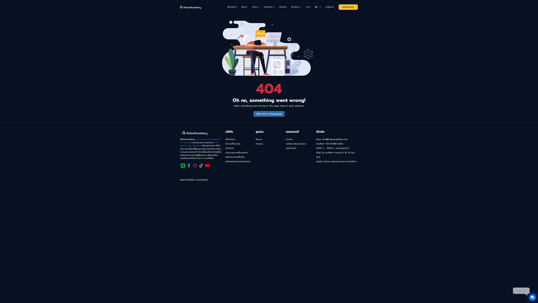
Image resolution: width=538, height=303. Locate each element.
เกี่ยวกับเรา (232, 6)
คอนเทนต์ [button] (268, 6)
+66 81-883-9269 (334, 143)
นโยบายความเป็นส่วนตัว (236, 152)
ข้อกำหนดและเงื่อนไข (235, 157)
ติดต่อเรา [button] (295, 6)
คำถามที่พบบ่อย (232, 143)
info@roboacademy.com (335, 139)
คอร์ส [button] (254, 6)
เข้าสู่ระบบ (329, 6)
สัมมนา (244, 6)
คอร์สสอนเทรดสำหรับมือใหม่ (199, 144)
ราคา (308, 6)
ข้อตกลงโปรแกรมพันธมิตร (237, 161)
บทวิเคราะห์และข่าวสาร (296, 143)
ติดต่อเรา (229, 148)
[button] (318, 7)
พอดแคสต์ (291, 148)
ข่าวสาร (289, 139)
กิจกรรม (283, 6)
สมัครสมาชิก (348, 7)
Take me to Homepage (269, 113)
